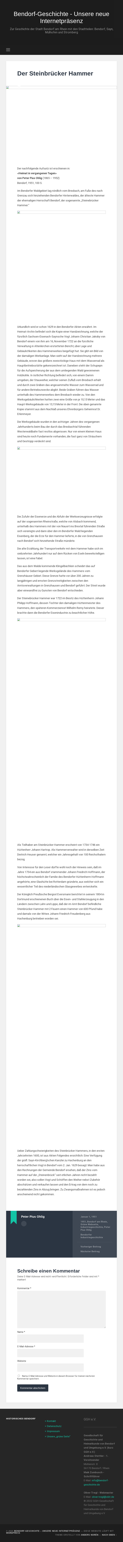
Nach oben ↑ (109, 1535)
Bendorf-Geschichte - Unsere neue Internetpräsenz (61, 17)
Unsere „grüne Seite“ (58, 1436)
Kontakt (51, 1421)
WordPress (13, 1533)
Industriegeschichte (92, 1227)
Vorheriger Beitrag (91, 1246)
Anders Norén (89, 1535)
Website (21, 1361)
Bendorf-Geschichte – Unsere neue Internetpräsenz (47, 1531)
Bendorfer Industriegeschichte (92, 1236)
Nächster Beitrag (90, 1251)
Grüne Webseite (89, 1224)
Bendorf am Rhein (97, 1221)
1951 (83, 1221)
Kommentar (24, 1288)
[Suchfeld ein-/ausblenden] (115, 50)
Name (21, 1332)
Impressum (53, 1431)
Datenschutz (54, 1426)
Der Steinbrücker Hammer (55, 73)
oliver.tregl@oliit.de (103, 1496)
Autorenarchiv (24, 1223)
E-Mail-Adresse (26, 1346)
